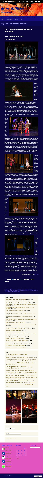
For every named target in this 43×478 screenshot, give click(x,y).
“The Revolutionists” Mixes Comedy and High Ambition (15, 345)
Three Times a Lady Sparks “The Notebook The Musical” (16, 322)
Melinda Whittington (13, 290)
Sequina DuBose (11, 291)
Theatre (8, 17)
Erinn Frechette (25, 368)
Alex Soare (23, 288)
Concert (33, 17)
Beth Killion (17, 359)
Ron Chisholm (13, 378)
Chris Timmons (31, 363)
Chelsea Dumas (8, 363)
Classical (14, 17)
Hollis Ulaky (17, 370)
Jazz (19, 17)
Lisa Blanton (33, 375)
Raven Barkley (8, 378)
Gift (37, 1)
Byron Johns (27, 359)
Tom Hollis (32, 382)
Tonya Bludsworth (9, 384)
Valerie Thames (22, 384)
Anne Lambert (23, 357)
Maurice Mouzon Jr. (10, 377)
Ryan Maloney (23, 379)
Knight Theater (20, 375)
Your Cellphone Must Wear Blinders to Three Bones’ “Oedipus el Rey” (18, 328)
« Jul (18, 458)
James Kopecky (10, 372)
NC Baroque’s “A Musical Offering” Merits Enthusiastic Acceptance (17, 343)
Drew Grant (21, 368)
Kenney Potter (13, 375)
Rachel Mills (33, 290)
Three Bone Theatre (25, 382)
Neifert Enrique (25, 377)
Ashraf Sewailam (29, 288)
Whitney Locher (17, 291)
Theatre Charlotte (17, 382)
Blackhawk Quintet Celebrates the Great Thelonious (15, 338)
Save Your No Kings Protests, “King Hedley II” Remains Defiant (17, 340)
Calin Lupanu (33, 359)
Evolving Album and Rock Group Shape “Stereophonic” (15, 336)
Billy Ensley (21, 359)
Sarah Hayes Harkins (12, 380)
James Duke (31, 370)
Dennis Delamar (15, 368)
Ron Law (18, 378)
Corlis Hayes (29, 367)
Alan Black (24, 354)
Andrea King (9, 357)
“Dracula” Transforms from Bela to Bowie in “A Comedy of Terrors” (18, 302)
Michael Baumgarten (21, 290)
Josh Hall (8, 375)
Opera (24, 17)
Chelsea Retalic (14, 363)
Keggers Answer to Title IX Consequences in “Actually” (15, 332)
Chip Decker (21, 363)
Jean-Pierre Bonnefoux (27, 372)
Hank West (12, 370)
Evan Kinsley (30, 368)
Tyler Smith (17, 384)
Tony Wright (14, 384)
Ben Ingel (8, 359)
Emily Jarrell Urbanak (12, 289)
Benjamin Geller (12, 359)
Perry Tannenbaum (11, 438)
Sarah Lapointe (22, 380)
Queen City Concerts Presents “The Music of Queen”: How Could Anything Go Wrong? (21, 324)
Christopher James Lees (11, 364)
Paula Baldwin (32, 377)
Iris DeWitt (26, 370)
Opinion (2, 19)
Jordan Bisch (7, 290)
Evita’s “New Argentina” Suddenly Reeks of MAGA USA (15, 310)
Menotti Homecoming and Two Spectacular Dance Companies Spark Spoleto (19, 316)
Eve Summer (19, 289)
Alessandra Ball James (11, 356)
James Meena (24, 289)
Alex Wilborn (18, 355)
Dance (28, 17)
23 (25, 453)
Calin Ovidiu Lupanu (10, 361)
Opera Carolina (27, 290)
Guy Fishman (35, 368)
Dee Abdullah (8, 368)
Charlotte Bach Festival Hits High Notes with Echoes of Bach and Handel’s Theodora (21, 313)
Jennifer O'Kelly (34, 372)
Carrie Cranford (18, 360)
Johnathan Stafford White (32, 289)
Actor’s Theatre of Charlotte (10, 354)
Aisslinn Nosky (18, 354)
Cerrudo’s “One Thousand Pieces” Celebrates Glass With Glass (17, 327)
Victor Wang (29, 384)
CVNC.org (36, 274)
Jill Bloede (16, 373)
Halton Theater (8, 370)
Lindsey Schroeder (27, 375)
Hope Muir (23, 370)
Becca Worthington (29, 357)
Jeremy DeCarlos (10, 374)
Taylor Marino (9, 382)
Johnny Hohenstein (27, 373)
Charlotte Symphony (27, 361)
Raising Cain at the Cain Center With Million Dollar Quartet (16, 299)
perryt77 (7, 447)
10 (16, 451)
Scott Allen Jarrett (30, 380)
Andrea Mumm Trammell (16, 357)
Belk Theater (35, 357)
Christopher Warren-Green (16, 367)
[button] (9, 394)
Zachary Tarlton (8, 386)
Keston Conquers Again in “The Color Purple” (14, 330)
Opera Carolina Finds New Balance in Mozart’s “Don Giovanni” (19, 30)
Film (21, 19)
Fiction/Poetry (9, 19)
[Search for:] (41, 17)
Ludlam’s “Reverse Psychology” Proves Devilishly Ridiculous (16, 301)
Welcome (3, 17)
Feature (16, 19)
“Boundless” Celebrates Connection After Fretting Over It (16, 347)
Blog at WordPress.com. (9, 475)
